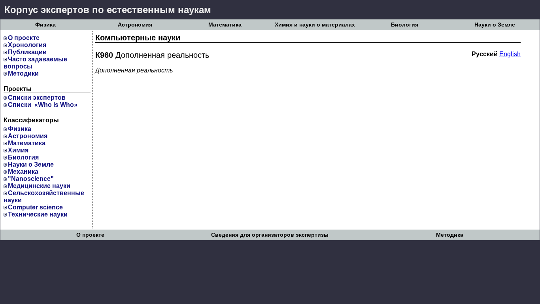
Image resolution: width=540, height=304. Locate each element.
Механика (23, 171)
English (510, 54)
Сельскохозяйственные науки (44, 196)
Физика (45, 25)
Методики (23, 73)
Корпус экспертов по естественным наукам (107, 9)
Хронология (27, 45)
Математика (225, 25)
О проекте (24, 37)
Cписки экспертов (37, 97)
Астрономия (135, 25)
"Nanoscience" (31, 178)
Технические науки (38, 214)
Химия (18, 150)
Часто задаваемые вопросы (35, 63)
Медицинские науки (39, 185)
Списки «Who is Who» (42, 104)
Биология (404, 25)
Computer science (35, 207)
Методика (449, 235)
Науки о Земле (494, 25)
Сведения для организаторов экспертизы (270, 235)
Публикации (27, 52)
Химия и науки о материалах (315, 25)
